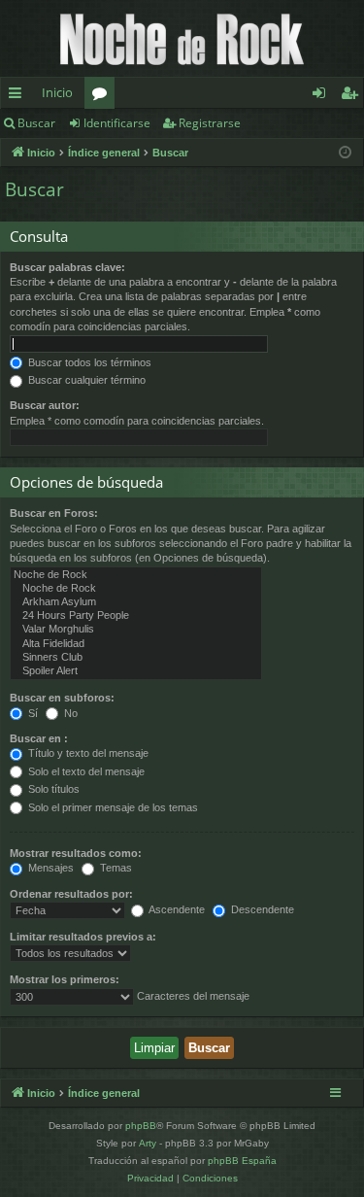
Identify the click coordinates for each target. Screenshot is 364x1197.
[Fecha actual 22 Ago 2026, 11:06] (345, 153)
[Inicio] (182, 38)
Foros (103, 96)
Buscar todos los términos (88, 362)
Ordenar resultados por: (71, 894)
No (69, 713)
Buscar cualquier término (85, 380)
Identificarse (116, 123)
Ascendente (176, 909)
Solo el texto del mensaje (85, 771)
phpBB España (242, 1160)
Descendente (261, 909)
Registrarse (210, 123)
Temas (114, 867)
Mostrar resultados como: (76, 853)
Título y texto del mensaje (87, 753)
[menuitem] (150, 1178)
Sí (31, 713)
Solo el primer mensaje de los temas (111, 807)
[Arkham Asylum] (136, 602)
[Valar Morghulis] (136, 629)
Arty (147, 1143)
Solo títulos (52, 789)
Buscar (36, 123)
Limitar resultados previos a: (83, 936)
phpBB (140, 1125)
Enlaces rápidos (19, 96)
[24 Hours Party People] (136, 616)
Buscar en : (39, 738)
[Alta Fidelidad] (136, 644)
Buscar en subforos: (62, 697)
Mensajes (49, 867)
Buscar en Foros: (54, 513)
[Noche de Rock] (136, 575)
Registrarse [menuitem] (353, 96)
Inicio (57, 92)
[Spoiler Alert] (136, 671)
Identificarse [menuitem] (323, 96)
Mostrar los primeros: (64, 979)
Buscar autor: (45, 405)
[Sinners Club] (136, 658)
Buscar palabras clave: (67, 267)
